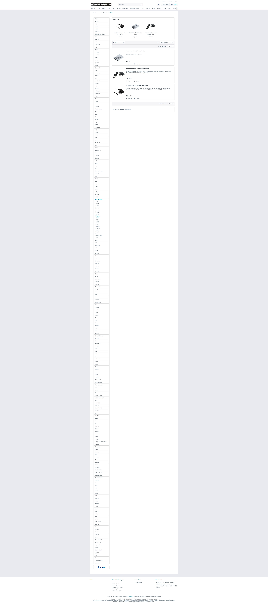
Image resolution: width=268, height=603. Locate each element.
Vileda (96, 557)
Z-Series (97, 224)
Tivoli (96, 328)
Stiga (96, 137)
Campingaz (97, 446)
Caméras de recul (99, 470)
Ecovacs (97, 158)
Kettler (96, 29)
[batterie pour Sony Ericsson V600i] (135, 26)
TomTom (97, 547)
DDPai (96, 242)
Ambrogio (97, 129)
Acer (96, 181)
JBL (96, 47)
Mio (96, 516)
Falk (96, 482)
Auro (96, 413)
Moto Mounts (98, 521)
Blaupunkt (97, 464)
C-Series (98, 228)
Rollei (96, 42)
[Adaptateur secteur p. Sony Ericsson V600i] (120, 26)
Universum (97, 377)
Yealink (96, 98)
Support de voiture (99, 539)
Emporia (97, 307)
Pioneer (96, 196)
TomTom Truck (98, 550)
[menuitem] (130, 4)
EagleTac (97, 480)
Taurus (96, 116)
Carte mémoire (98, 472)
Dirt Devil (97, 155)
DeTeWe (97, 281)
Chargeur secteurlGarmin (100, 441)
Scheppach (97, 91)
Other (97, 237)
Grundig (97, 498)
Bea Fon (97, 415)
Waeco (96, 449)
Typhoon (97, 552)
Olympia (97, 428)
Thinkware (97, 73)
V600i (97, 217)
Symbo (96, 114)
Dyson (96, 240)
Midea (96, 160)
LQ (95, 387)
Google (96, 493)
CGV (113, 582)
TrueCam (97, 173)
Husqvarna (97, 260)
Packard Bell (97, 343)
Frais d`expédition (138, 582)
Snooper (97, 194)
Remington (97, 402)
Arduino (96, 21)
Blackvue (97, 462)
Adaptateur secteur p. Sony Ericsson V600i (120, 33)
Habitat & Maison (99, 382)
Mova (96, 85)
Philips (96, 248)
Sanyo (96, 371)
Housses (97, 271)
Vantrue (96, 75)
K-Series (97, 207)
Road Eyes (97, 245)
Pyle (96, 111)
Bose (96, 104)
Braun (96, 276)
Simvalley (97, 431)
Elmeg (96, 297)
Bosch (96, 317)
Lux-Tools (97, 83)
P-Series (97, 208)
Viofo (96, 70)
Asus (96, 153)
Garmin (96, 490)
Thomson (97, 106)
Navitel (96, 250)
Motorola (97, 284)
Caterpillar (97, 439)
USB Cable (97, 31)
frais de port (130, 596)
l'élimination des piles (116, 590)
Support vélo (98, 542)
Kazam (96, 60)
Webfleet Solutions (99, 379)
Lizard (96, 134)
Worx (96, 96)
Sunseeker (97, 93)
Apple (96, 454)
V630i (97, 221)
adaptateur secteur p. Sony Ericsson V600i (151, 33)
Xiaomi (96, 273)
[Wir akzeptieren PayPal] (101, 567)
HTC (96, 351)
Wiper (96, 140)
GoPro (96, 495)
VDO (96, 555)
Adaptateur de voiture (100, 34)
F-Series (97, 203)
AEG (96, 291)
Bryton (96, 49)
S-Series (97, 212)
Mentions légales (115, 585)
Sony (96, 537)
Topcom (96, 436)
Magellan (97, 511)
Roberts (96, 119)
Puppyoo (97, 165)
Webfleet (97, 147)
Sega (96, 400)
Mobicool (97, 444)
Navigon (97, 524)
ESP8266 (97, 52)
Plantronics (97, 286)
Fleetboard (97, 127)
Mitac (96, 519)
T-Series (97, 214)
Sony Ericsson (98, 199)
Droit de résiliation (116, 584)
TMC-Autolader (98, 408)
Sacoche (97, 532)
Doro (96, 304)
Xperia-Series (99, 235)
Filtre (116, 42)
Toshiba (96, 369)
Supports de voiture (99, 544)
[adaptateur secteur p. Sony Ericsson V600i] (151, 26)
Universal (97, 405)
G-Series (98, 230)
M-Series (98, 231)
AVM (96, 294)
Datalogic (97, 54)
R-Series (98, 210)
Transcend (97, 44)
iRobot (96, 501)
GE (95, 258)
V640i (97, 222)
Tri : (158, 42)
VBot (96, 168)
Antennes (97, 325)
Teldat (96, 312)
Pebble (96, 178)
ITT (96, 423)
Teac (96, 330)
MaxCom (97, 426)
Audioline (97, 310)
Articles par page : (162, 46)
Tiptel (96, 433)
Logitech (97, 122)
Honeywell (97, 67)
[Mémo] (158, 4)
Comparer (130, 63)
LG (95, 353)
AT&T (96, 145)
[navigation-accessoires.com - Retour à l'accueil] (101, 5)
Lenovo (96, 508)
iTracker (97, 503)
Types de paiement (116, 589)
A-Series (97, 201)
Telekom (97, 299)
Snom (96, 322)
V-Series (98, 216)
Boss (96, 23)
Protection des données (117, 587)
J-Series (97, 205)
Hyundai (97, 62)
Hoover (96, 124)
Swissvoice (97, 279)
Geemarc (97, 421)
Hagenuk (97, 315)
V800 (97, 219)
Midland (96, 191)
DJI (95, 36)
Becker (96, 459)
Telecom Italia (98, 359)
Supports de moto (99, 171)
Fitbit (96, 488)
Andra (97, 233)
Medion (96, 513)
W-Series (98, 226)
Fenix (96, 485)
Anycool (96, 410)
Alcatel (96, 361)
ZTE (96, 356)
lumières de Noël (98, 560)
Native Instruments (99, 335)
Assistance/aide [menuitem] (173, 1)
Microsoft (97, 338)
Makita (96, 390)
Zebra (96, 65)
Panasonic (97, 529)
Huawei (96, 176)
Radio (96, 366)
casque (96, 374)
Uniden (96, 255)
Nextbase (97, 253)
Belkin (96, 418)
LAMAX (96, 189)
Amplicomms (98, 302)
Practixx (96, 88)
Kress (96, 78)
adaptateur (128, 109)
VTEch (96, 289)
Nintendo (97, 333)
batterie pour (116, 109)
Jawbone (97, 506)
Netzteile (97, 346)
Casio (96, 26)
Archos (96, 348)
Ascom (96, 364)
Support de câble (99, 384)
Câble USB (97, 467)
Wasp (96, 57)
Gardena (97, 263)
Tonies (96, 18)
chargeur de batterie (99, 397)
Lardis (96, 101)
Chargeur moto (98, 475)
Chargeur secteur (99, 477)
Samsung (97, 534)
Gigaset (96, 266)
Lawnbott (97, 132)
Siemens (97, 268)
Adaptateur (97, 452)
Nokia (96, 526)
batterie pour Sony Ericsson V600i (135, 33)
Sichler (96, 163)
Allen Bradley (98, 150)
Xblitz (96, 186)
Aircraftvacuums (98, 109)
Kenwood (97, 184)
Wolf (96, 320)
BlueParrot (97, 142)
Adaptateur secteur (99, 395)
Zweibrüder (97, 563)
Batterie (96, 457)
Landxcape (97, 80)
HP (95, 392)
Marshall (97, 39)
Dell (96, 341)
